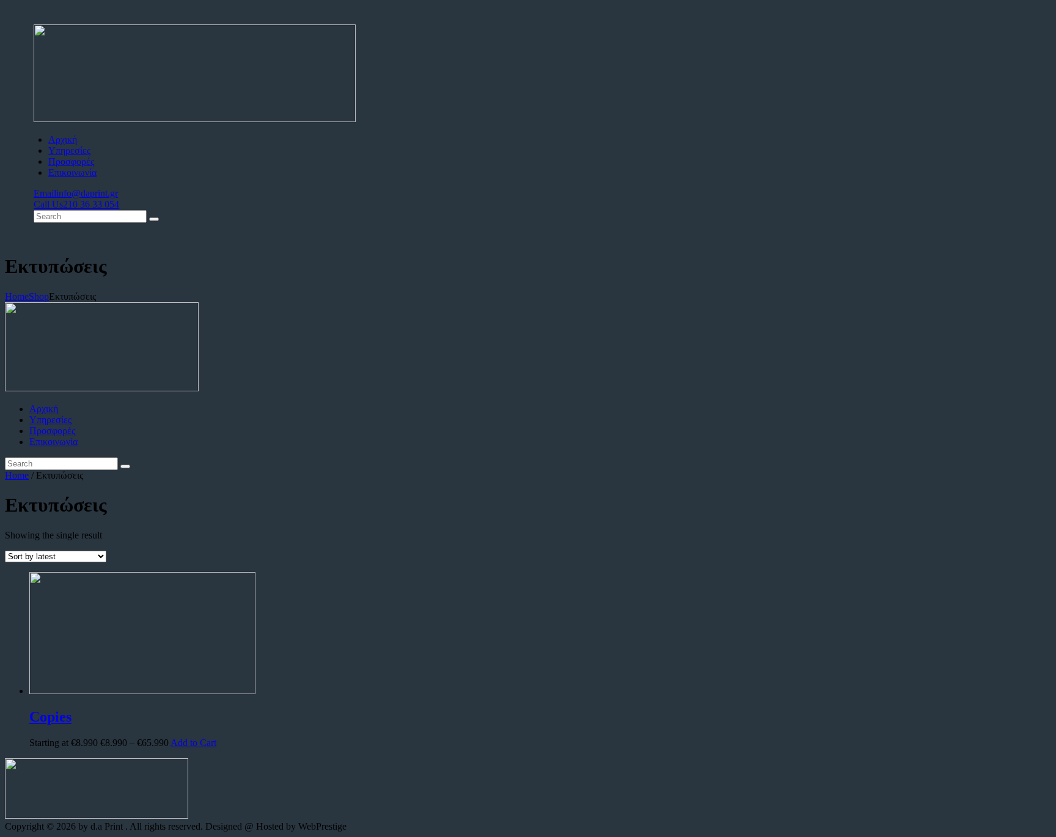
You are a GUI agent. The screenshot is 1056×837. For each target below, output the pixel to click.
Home (17, 296)
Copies (50, 717)
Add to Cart (193, 742)
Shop (39, 296)
